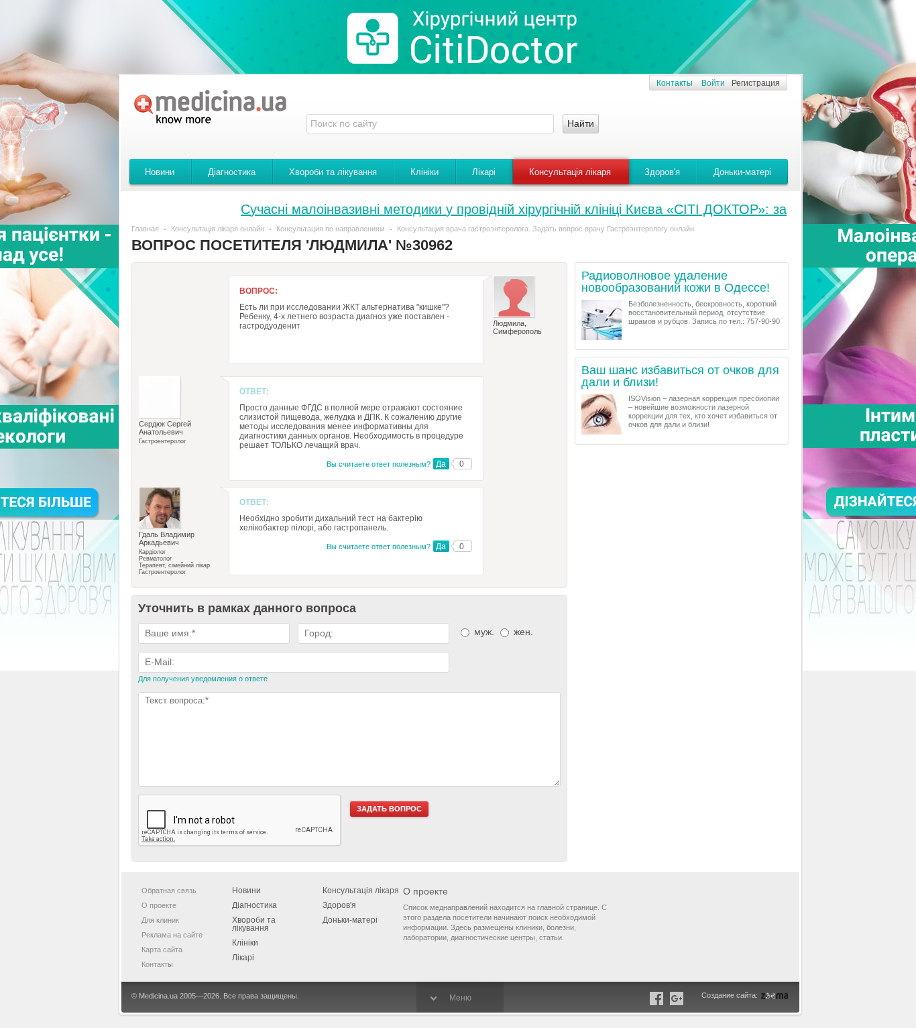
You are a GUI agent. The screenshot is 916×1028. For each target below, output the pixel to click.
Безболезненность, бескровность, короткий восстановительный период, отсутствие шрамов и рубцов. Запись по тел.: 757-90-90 (704, 312)
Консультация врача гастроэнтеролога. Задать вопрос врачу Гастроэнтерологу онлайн (545, 229)
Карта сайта (161, 950)
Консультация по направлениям (330, 229)
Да (441, 464)
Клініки (424, 172)
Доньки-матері (742, 172)
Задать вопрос (389, 809)
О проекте (158, 905)
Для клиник (160, 920)
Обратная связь (168, 891)
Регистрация (756, 83)
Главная (145, 229)
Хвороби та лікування (333, 172)
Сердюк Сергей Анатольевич (165, 428)
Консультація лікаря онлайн (217, 229)
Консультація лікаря (570, 172)
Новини (159, 172)
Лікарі (484, 172)
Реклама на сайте (172, 935)
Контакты (674, 83)
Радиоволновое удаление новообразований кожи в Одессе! (675, 282)
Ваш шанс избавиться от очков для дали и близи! (680, 376)
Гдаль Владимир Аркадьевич (166, 538)
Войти (713, 83)
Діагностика (231, 172)
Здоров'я (662, 172)
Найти (580, 123)
